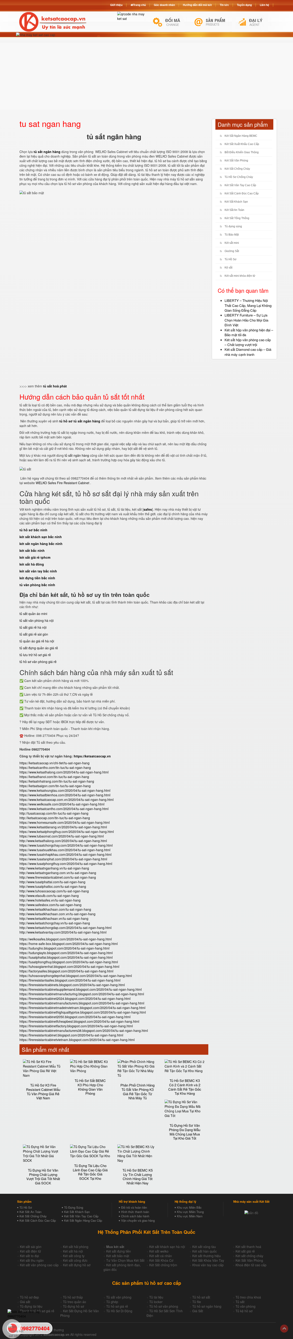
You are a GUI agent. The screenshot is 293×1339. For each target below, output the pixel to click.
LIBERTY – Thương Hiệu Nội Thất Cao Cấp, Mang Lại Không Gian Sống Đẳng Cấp (248, 305)
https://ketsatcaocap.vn (92, 756)
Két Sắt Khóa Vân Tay (208, 1260)
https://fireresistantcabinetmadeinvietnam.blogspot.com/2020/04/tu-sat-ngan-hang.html (82, 1007)
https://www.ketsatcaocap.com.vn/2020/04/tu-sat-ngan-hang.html (66, 799)
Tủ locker (156, 1301)
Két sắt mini (232, 242)
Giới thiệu (116, 5)
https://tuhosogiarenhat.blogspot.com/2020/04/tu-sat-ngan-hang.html (69, 966)
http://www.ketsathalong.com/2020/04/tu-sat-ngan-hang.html (63, 840)
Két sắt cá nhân (160, 1255)
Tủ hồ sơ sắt (201, 1297)
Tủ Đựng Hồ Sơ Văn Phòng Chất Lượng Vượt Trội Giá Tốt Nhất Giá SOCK (43, 1176)
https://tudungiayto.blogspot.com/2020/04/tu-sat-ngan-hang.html (66, 952)
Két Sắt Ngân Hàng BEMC (241, 135)
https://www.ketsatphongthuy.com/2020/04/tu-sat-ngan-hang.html (66, 831)
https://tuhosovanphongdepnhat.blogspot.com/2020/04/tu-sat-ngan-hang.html (75, 975)
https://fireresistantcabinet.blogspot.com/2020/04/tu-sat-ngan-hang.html (71, 1035)
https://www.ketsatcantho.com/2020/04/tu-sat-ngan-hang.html (64, 808)
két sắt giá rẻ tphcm (34, 557)
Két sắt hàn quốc (204, 1251)
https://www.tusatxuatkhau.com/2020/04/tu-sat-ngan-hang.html (64, 850)
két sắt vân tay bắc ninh (38, 571)
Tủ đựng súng (233, 226)
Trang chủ (139, 5)
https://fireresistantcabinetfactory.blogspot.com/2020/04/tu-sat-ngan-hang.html (76, 1026)
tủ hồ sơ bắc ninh (33, 530)
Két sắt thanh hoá (248, 1246)
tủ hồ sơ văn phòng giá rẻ (38, 661)
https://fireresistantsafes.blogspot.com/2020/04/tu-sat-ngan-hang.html (69, 980)
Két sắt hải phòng (75, 1246)
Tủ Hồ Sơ (230, 259)
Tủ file (196, 1301)
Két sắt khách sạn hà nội (167, 1246)
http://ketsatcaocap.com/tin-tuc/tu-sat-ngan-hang (54, 818)
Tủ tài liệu (156, 1297)
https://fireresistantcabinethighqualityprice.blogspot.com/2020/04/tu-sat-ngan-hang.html (82, 1012)
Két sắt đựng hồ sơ (76, 1265)
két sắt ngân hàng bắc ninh (40, 543)
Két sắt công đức (75, 1260)
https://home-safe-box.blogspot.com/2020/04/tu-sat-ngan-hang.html (68, 943)
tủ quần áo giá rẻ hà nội (36, 641)
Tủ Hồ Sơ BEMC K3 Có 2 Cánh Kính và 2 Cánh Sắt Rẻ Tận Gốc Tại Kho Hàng (184, 1087)
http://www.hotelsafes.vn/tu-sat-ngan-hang (50, 900)
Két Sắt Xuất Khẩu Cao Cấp (242, 144)
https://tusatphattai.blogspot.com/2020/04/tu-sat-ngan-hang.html (66, 957)
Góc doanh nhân (164, 5)
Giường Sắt (232, 251)
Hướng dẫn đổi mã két (197, 5)
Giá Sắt (197, 1311)
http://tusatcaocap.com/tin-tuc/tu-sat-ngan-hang (53, 813)
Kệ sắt (228, 267)
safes (148, 509)
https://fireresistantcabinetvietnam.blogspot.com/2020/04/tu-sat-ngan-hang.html (77, 1039)
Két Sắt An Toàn (234, 210)
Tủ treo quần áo (74, 1301)
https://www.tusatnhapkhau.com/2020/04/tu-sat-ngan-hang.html (65, 854)
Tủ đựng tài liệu (31, 1306)
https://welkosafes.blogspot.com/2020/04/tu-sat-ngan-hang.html (65, 939)
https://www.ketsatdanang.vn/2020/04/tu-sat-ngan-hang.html (63, 827)
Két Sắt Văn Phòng (236, 160)
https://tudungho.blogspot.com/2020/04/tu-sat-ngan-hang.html (64, 948)
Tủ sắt (240, 1301)
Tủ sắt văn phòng (118, 1297)
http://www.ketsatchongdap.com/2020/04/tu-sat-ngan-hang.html (65, 927)
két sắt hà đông (31, 564)
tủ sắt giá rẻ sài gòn (33, 634)
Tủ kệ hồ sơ (244, 1311)
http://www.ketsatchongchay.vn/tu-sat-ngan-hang (54, 923)
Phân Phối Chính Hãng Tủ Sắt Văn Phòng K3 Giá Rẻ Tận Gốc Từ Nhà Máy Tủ (137, 1091)
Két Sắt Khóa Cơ (161, 1260)
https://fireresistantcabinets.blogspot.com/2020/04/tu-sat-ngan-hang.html (72, 984)
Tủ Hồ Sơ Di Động (119, 1311)
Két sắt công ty (73, 1255)
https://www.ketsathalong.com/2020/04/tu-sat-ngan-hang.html (64, 772)
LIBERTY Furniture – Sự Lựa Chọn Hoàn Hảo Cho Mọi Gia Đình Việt (246, 320)
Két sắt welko (158, 1251)
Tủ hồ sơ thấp (73, 1297)
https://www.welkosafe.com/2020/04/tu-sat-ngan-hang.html (61, 804)
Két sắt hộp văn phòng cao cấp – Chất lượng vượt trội (248, 342)
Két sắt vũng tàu (204, 1246)
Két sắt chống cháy (249, 1255)
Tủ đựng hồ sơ (73, 1306)
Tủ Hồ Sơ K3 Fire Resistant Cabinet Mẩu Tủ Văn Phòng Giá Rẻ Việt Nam (43, 1091)
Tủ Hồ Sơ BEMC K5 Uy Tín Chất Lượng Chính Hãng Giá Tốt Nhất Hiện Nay (137, 1176)
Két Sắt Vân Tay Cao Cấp (240, 185)
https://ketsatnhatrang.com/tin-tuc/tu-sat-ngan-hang (56, 781)
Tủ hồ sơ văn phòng (163, 1306)
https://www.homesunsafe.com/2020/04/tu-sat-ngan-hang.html (64, 822)
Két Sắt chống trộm (163, 1265)
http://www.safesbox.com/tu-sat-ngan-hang (50, 904)
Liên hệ (264, 5)
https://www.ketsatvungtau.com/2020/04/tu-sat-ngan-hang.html (64, 790)
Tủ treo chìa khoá (248, 1297)
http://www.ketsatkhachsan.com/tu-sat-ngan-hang (55, 909)
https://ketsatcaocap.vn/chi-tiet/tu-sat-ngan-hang (54, 763)
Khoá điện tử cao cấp (251, 1265)
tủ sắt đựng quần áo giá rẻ (38, 648)
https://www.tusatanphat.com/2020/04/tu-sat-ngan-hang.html (63, 859)
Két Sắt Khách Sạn (236, 201)
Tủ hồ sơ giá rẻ (117, 1306)
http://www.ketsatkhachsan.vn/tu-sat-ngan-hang (53, 918)
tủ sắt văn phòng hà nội (36, 620)
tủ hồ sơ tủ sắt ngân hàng (79, 421)
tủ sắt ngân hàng (77, 455)
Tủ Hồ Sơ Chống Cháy (239, 177)
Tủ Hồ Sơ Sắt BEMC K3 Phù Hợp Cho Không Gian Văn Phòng (90, 1087)
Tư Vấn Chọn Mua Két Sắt (125, 1260)
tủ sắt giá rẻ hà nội (32, 627)
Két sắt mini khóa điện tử (240, 275)
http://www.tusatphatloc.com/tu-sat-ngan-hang (52, 886)
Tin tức (224, 5)
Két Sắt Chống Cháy (237, 168)
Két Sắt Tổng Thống (237, 218)
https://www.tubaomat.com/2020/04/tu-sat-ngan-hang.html (61, 836)
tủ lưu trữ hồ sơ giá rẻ (35, 654)
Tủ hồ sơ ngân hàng (206, 1306)
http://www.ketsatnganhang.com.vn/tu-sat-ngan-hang (57, 872)
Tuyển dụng (244, 5)
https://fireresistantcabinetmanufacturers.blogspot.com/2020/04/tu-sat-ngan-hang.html (81, 1003)
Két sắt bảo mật (117, 1255)
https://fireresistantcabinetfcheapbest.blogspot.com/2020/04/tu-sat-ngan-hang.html (79, 1021)
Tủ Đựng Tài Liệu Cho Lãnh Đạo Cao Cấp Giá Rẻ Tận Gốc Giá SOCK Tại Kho (90, 1172)
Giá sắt (25, 1301)
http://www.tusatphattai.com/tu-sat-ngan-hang (52, 882)
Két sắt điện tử (30, 1251)
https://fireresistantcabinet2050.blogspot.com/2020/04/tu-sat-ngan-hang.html (74, 1016)
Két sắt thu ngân (32, 1260)
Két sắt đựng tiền (118, 1251)
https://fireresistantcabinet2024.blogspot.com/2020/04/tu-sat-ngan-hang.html (74, 998)
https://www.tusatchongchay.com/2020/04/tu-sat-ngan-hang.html (66, 845)
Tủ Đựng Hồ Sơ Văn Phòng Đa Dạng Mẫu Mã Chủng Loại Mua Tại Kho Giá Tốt (184, 1131)
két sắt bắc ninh (32, 550)
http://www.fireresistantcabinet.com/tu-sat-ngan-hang (57, 877)
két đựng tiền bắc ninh (37, 578)
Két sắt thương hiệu (206, 1255)
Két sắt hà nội (73, 1251)
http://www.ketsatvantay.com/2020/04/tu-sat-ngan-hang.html (62, 932)
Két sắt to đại (29, 1255)
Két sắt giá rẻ (245, 1251)
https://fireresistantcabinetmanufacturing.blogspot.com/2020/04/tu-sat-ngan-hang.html (81, 994)
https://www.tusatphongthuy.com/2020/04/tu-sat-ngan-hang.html (65, 863)
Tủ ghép (112, 1301)
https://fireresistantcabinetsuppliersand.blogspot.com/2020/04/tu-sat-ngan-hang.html (80, 989)
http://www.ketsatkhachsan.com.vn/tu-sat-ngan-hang (57, 914)
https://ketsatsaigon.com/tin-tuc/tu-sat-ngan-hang (55, 786)
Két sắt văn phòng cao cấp (39, 1265)
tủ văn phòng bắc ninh (37, 584)
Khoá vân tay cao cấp (208, 1265)
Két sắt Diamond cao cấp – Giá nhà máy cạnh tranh (248, 352)
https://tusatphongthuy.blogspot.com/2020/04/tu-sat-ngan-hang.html (68, 962)
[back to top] (284, 1329)
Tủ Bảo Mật (232, 234)
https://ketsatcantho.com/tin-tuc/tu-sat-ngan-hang (55, 767)
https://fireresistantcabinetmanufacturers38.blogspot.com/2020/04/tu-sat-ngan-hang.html (83, 1030)
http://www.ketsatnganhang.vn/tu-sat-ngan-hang (54, 868)
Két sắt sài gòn (30, 1246)
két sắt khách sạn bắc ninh (40, 536)
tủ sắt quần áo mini (33, 613)
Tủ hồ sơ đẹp (29, 1297)
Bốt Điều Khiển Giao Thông (242, 152)
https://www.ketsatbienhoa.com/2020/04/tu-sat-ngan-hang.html (64, 795)
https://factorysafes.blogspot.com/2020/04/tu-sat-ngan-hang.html (66, 971)
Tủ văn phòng (245, 1306)
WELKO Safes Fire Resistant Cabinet (63, 482)
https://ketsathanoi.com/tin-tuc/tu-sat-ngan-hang (54, 776)
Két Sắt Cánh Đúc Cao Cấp (242, 193)
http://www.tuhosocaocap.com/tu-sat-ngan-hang (54, 891)
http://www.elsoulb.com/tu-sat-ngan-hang (49, 895)
